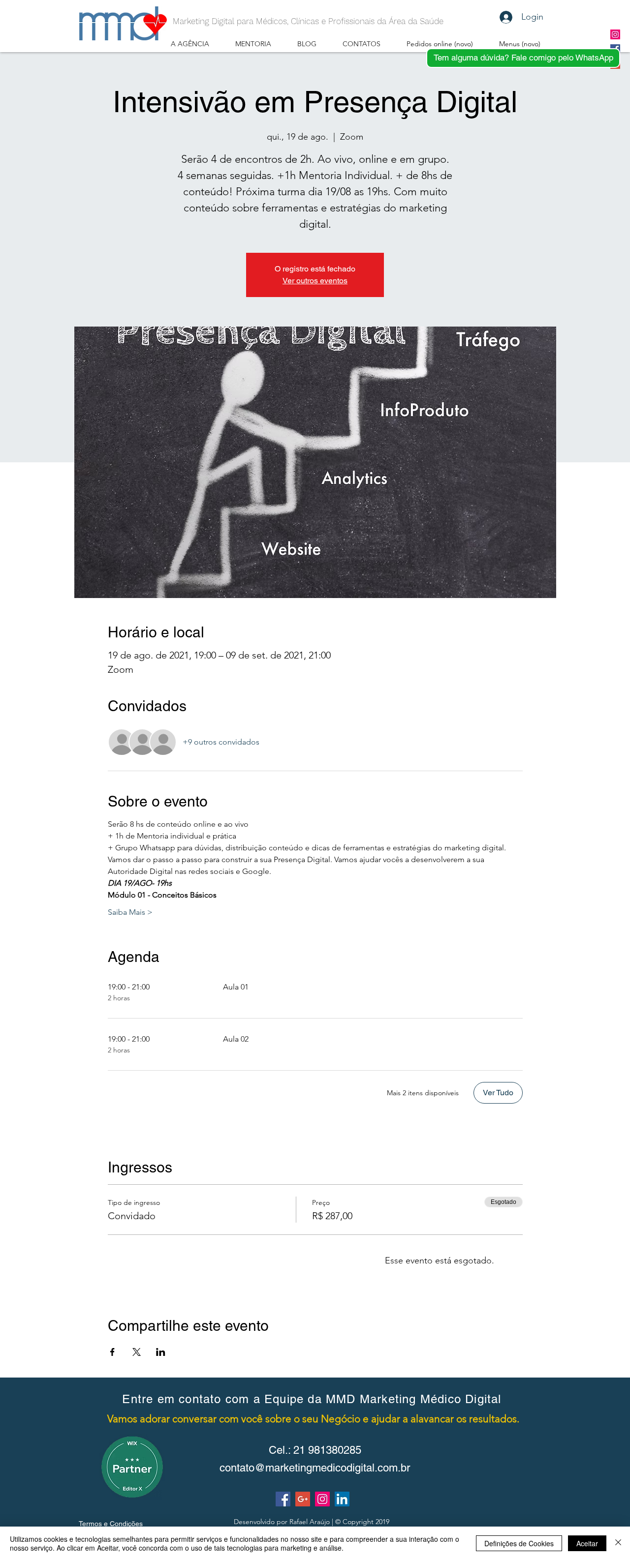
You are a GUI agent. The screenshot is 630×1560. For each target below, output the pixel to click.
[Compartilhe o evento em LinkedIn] (160, 1352)
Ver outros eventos (315, 280)
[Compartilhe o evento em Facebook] (112, 1352)
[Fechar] (618, 1543)
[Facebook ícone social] (283, 1499)
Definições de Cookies (519, 1543)
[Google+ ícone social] (302, 1499)
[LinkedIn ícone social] (342, 1499)
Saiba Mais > (130, 912)
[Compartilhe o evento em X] (136, 1352)
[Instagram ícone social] (615, 34)
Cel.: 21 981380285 (315, 1450)
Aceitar (587, 1543)
